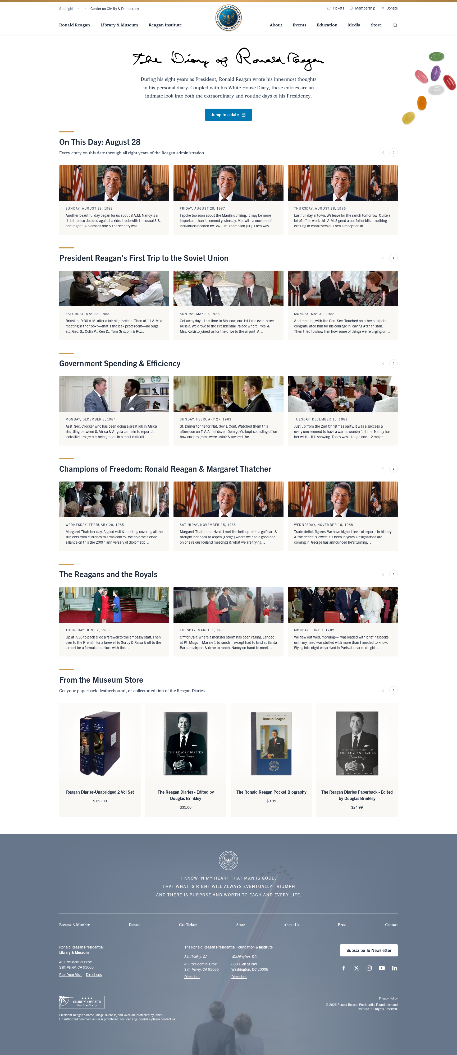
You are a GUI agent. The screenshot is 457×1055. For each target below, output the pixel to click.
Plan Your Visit (70, 974)
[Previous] (79, 9)
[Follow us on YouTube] (382, 968)
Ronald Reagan (74, 24)
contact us (168, 1019)
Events (299, 24)
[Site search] (395, 25)
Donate (392, 8)
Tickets (338, 8)
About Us (291, 924)
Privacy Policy (388, 998)
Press (342, 924)
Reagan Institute (165, 24)
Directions (94, 974)
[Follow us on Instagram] (369, 968)
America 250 (100, 8)
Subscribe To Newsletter (368, 950)
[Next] (85, 9)
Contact (391, 924)
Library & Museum (119, 24)
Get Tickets (188, 924)
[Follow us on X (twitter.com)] (356, 968)
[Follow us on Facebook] (344, 968)
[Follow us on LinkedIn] (394, 968)
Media (354, 24)
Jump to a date (225, 114)
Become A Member (74, 924)
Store (376, 24)
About (276, 24)
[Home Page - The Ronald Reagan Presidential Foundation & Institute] (228, 18)
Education (327, 24)
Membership (365, 8)
